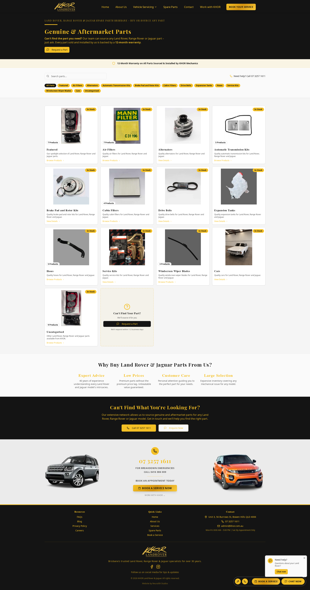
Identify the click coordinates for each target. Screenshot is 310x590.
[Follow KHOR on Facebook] (152, 567)
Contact (189, 7)
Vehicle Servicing (143, 7)
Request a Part (59, 49)
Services (154, 525)
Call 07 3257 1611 (141, 427)
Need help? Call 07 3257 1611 (249, 76)
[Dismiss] (303, 558)
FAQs (79, 516)
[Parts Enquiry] (238, 581)
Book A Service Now (157, 488)
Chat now (280, 571)
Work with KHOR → (155, 495)
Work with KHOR (210, 7)
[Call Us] (245, 581)
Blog (79, 521)
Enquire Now (176, 427)
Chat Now (295, 581)
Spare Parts (170, 7)
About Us (121, 7)
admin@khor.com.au (232, 525)
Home (105, 7)
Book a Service (268, 581)
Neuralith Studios (160, 583)
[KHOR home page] (155, 552)
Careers (79, 530)
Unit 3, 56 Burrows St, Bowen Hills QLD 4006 (232, 516)
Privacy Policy (79, 525)
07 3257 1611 (155, 460)
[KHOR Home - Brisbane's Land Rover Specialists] (65, 7)
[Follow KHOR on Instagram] (158, 567)
